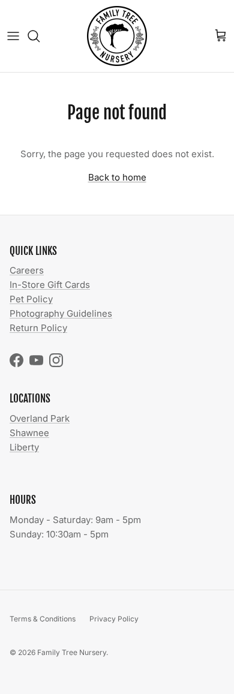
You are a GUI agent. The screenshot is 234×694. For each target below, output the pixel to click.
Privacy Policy (114, 618)
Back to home (117, 177)
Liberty (24, 447)
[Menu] (13, 36)
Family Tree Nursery (71, 652)
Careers (27, 270)
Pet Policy (31, 299)
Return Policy (38, 328)
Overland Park (40, 418)
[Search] (39, 36)
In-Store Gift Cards (50, 284)
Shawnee (29, 432)
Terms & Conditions (43, 618)
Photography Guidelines (61, 313)
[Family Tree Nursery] (117, 36)
